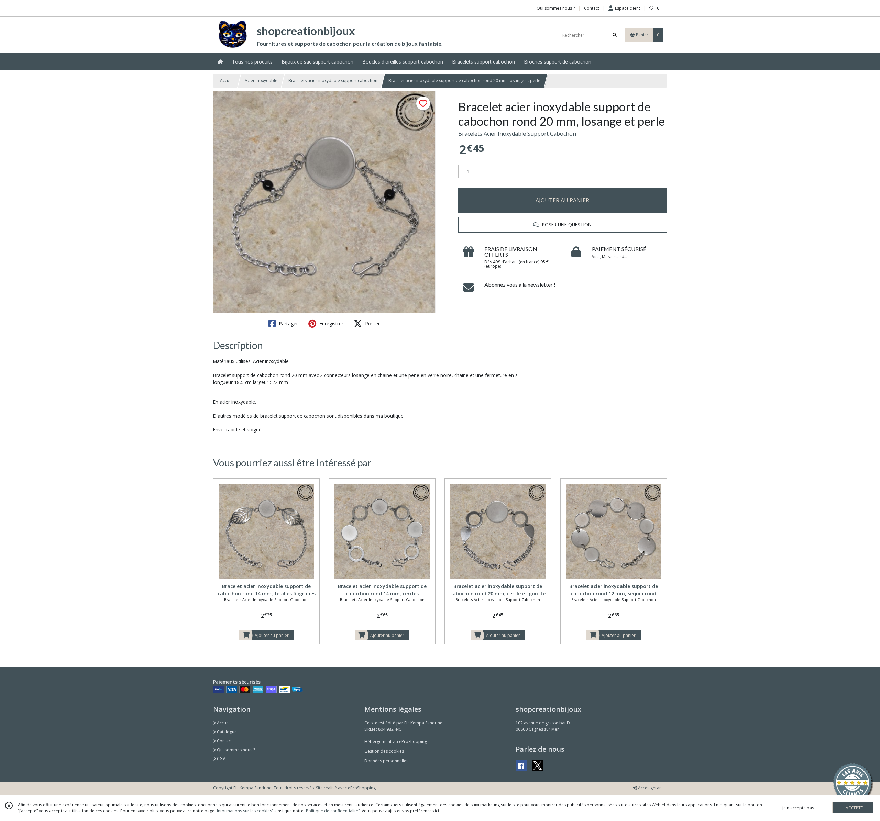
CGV (220, 759)
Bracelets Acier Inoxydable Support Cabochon (517, 133)
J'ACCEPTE (853, 808)
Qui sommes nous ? (235, 750)
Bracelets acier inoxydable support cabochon (332, 80)
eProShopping (362, 788)
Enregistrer (330, 323)
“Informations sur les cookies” (244, 811)
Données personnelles (386, 761)
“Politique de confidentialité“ (332, 811)
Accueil (227, 80)
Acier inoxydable (261, 80)
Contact (591, 8)
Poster (372, 323)
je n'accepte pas (798, 808)
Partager (287, 323)
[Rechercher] (614, 35)
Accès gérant (650, 788)
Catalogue (226, 732)
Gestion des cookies (384, 751)
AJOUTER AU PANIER (562, 200)
